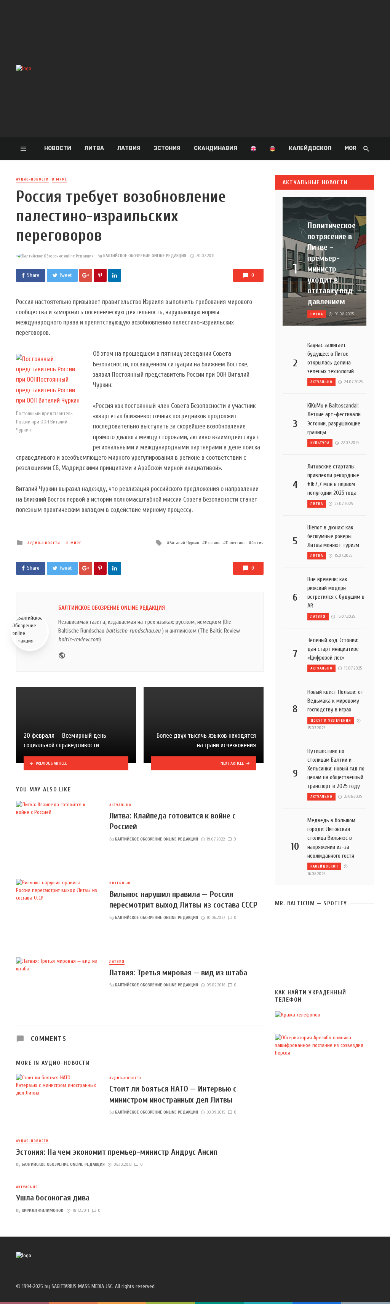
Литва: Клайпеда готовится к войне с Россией (172, 821)
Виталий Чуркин (184, 542)
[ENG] (253, 148)
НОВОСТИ (57, 148)
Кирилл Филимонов (43, 1210)
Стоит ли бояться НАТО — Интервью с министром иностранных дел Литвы (173, 1094)
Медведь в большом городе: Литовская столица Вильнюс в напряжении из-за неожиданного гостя (331, 838)
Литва (94, 148)
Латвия (129, 148)
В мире (59, 179)
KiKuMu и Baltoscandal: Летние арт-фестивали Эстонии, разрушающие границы (334, 418)
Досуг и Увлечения (330, 720)
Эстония (167, 148)
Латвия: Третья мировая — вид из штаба (178, 973)
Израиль (212, 542)
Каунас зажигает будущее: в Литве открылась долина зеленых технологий (330, 358)
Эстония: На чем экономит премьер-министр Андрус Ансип (116, 1152)
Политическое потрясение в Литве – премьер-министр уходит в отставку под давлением (331, 263)
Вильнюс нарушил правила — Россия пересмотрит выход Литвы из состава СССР (183, 899)
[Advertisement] (256, 68)
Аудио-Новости (32, 179)
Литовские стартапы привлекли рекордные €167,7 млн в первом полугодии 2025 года (333, 479)
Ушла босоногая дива (53, 1198)
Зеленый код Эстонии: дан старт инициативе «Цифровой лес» (333, 649)
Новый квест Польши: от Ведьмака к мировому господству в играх (335, 701)
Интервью (120, 883)
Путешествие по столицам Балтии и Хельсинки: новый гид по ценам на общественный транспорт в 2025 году (335, 768)
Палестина (236, 542)
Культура (319, 443)
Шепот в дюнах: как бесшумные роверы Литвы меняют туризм (333, 536)
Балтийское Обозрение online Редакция (144, 255)
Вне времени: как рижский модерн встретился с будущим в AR (335, 592)
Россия (257, 542)
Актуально (120, 805)
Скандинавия (215, 148)
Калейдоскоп (310, 148)
